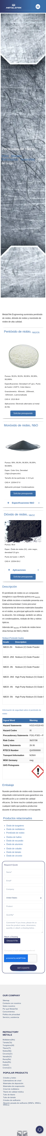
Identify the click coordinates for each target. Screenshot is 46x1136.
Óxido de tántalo (13, 852)
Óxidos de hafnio (14, 837)
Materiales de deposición (13, 1083)
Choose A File (12, 941)
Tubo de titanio (9, 1094)
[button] (38, 6)
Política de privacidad (11, 1014)
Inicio (5, 156)
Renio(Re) (7, 1059)
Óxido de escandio (14, 841)
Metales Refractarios (12, 157)
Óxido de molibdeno (15, 829)
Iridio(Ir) (6, 1065)
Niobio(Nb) (28, 159)
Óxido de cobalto (14, 849)
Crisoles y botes (9, 1078)
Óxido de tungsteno (15, 826)
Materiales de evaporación (14, 1086)
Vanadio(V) (7, 1056)
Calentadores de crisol (12, 1080)
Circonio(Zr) (7, 1054)
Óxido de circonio (14, 856)
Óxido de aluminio (14, 844)
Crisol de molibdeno (11, 1089)
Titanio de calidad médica (13, 1092)
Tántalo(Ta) (7, 1042)
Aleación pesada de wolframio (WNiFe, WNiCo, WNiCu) (22, 1104)
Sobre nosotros (9, 1006)
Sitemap (6, 1000)
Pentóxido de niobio (15, 833)
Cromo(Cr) (7, 1068)
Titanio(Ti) (7, 1048)
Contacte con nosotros (12, 1003)
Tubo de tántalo (9, 1097)
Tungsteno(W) (8, 1045)
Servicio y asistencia (11, 1017)
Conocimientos (9, 1012)
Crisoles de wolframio (11, 1100)
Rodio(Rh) (7, 1062)
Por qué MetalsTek (10, 1009)
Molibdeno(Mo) (9, 1040)
